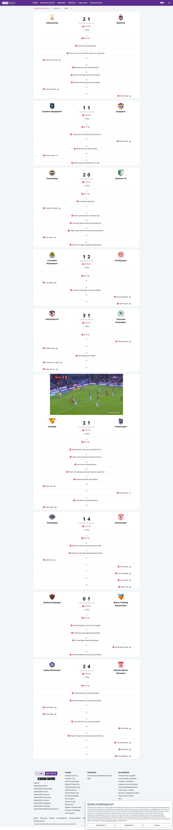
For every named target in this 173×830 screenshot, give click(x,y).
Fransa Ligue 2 (70, 813)
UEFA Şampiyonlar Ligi (72, 787)
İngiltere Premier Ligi (72, 784)
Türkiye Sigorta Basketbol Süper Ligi (99, 776)
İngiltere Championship (73, 807)
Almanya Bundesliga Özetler (128, 787)
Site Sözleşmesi (62, 818)
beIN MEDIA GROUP (41, 786)
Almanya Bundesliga (72, 796)
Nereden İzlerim (39, 821)
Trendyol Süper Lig (71, 776)
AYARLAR (156, 825)
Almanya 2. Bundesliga (72, 810)
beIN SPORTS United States (43, 789)
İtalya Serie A (69, 804)
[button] (8, 3)
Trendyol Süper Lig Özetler (127, 778)
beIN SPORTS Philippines (42, 803)
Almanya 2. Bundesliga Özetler (128, 793)
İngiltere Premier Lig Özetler (128, 784)
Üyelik (36, 818)
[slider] (86, 409)
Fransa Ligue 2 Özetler (126, 796)
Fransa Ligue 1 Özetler (126, 790)
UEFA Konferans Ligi (72, 793)
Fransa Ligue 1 (70, 799)
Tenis (120, 799)
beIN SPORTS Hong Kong (42, 797)
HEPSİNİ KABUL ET (101, 825)
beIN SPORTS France (41, 792)
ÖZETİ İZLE (88, 26)
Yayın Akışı (43, 818)
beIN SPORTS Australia (41, 795)
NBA (88, 778)
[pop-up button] (117, 412)
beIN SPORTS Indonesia (42, 806)
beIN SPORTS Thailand (41, 800)
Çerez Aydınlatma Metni (109, 820)
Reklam (51, 818)
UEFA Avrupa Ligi (70, 790)
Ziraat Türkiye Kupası (72, 781)
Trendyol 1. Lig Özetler (126, 781)
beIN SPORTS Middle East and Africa (46, 809)
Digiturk (36, 783)
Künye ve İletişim (75, 818)
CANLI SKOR (83, 3)
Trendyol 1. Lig (70, 778)
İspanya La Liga (70, 802)
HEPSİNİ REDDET (128, 825)
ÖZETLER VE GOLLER (47, 3)
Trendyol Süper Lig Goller (127, 776)
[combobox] (42, 8)
